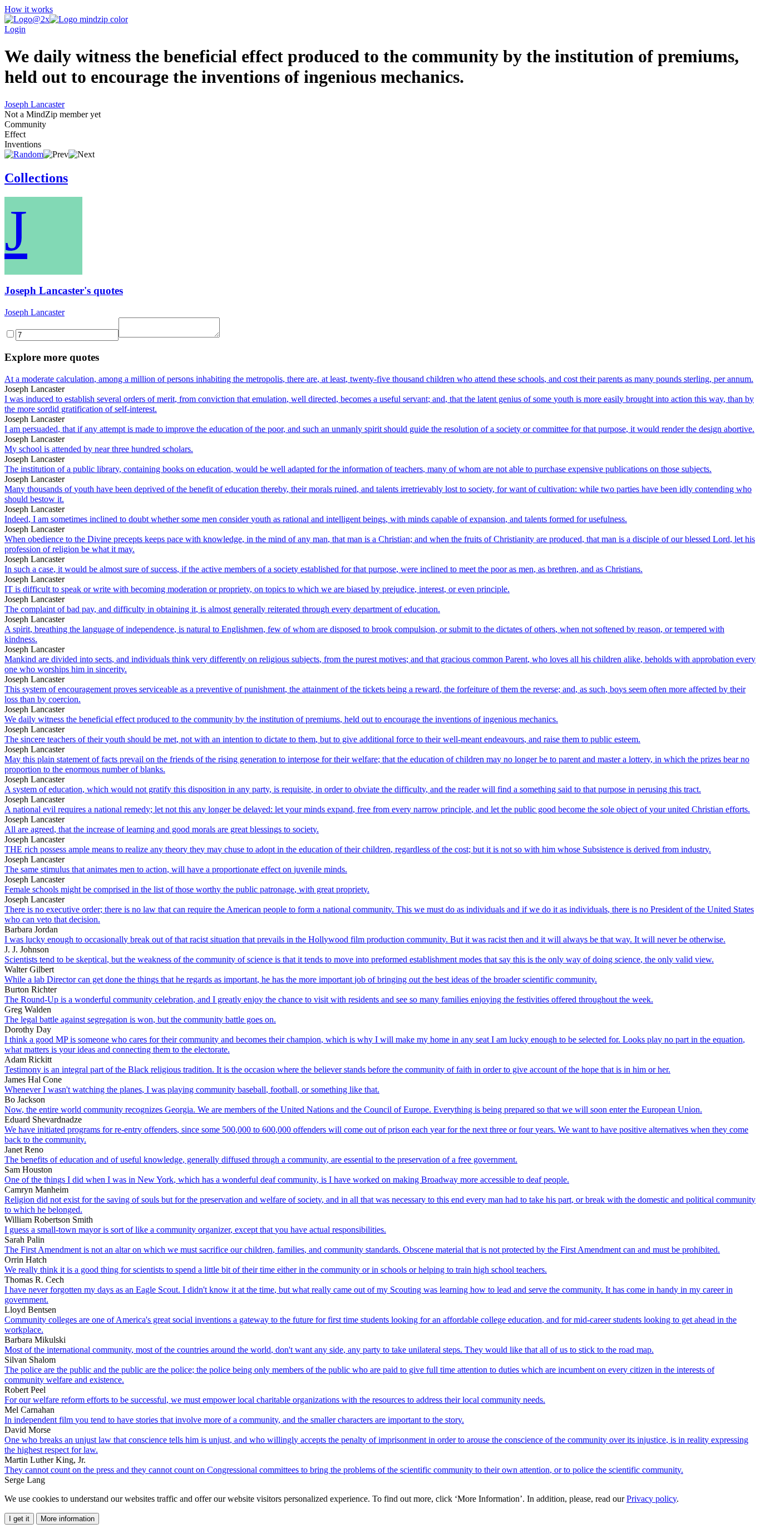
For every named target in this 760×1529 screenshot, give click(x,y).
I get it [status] (19, 1519)
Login (15, 29)
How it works (28, 9)
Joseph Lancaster (34, 104)
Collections (36, 178)
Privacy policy (651, 1498)
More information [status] (68, 1519)
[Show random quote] (23, 154)
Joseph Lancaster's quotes (63, 290)
